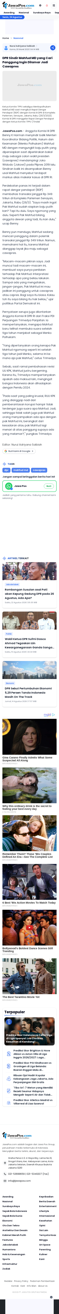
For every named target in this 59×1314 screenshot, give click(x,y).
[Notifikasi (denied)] (47, 5)
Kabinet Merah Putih (14, 1235)
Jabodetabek (12, 584)
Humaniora (8, 1249)
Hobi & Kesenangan (13, 1254)
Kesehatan (45, 1220)
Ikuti (48, 486)
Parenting (45, 1249)
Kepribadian (46, 1196)
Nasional (24, 12)
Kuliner (43, 1254)
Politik (8, 634)
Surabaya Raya (42, 12)
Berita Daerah (47, 1201)
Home (5, 38)
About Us (43, 1285)
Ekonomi (10, 683)
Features (7, 1239)
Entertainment (48, 1206)
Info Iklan (31, 1285)
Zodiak (6, 1268)
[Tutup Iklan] (51, 1297)
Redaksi (8, 1281)
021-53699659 (16, 1174)
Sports (6, 1259)
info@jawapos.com (19, 1181)
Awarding (9, 12)
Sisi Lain (43, 1230)
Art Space (44, 1244)
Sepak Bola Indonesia (14, 1211)
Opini (42, 1225)
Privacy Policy (21, 1281)
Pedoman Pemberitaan (42, 1281)
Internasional (47, 1215)
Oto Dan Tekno (11, 1225)
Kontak (15, 1285)
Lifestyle (44, 1211)
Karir (42, 1259)
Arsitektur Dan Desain (15, 1230)
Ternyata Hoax (47, 1235)
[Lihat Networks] (40, 5)
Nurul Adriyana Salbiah (22, 45)
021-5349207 (34, 1174)
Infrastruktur (9, 1263)
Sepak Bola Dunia (12, 1215)
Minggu (43, 1239)
